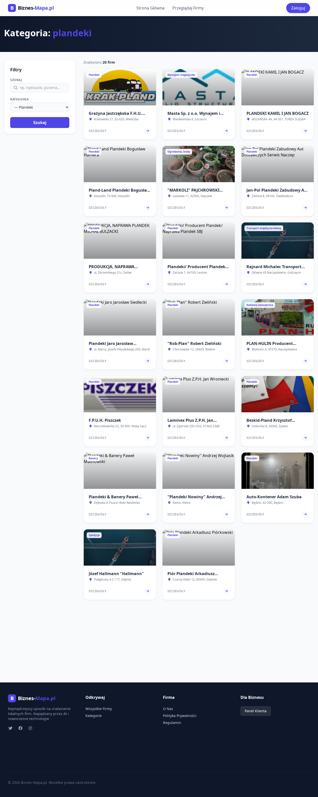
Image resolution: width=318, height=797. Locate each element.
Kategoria (19, 99)
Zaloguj (298, 8)
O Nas (168, 708)
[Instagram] (31, 728)
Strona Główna (150, 8)
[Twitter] (11, 728)
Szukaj (16, 80)
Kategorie (93, 715)
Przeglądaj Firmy (188, 8)
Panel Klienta (256, 711)
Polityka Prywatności (180, 715)
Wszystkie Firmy (98, 708)
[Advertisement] (159, 637)
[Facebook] (21, 728)
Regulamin (172, 722)
